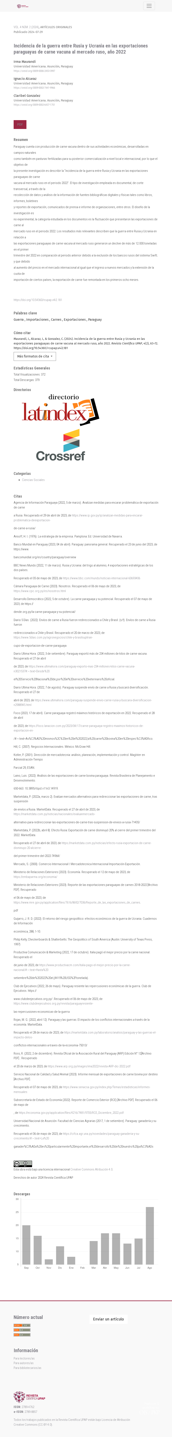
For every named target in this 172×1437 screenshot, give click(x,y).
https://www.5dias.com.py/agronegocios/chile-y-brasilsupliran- (53, 637)
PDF (20, 124)
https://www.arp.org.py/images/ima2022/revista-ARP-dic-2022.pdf (89, 1066)
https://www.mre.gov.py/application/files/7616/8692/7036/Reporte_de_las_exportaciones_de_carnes (77, 902)
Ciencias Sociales (33, 480)
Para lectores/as (24, 1358)
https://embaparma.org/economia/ (35, 877)
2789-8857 (31, 1412)
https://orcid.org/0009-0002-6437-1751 (34, 104)
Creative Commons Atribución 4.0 (91, 1169)
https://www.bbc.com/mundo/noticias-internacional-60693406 (101, 578)
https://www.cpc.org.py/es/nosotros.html (40, 591)
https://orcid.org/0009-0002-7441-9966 (34, 87)
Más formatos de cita (33, 356)
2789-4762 (28, 1407)
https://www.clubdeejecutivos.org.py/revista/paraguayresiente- (53, 1003)
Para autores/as (24, 1363)
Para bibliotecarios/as (27, 1368)
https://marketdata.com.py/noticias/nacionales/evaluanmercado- (54, 814)
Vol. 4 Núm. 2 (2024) (26, 27)
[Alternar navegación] (149, 6)
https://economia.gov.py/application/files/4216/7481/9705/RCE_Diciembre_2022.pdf (71, 1113)
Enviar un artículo (108, 1319)
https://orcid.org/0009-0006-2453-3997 (34, 70)
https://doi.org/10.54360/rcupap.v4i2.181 (38, 300)
